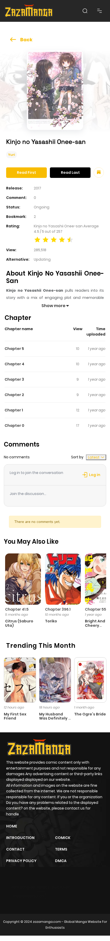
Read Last (70, 172)
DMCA (61, 860)
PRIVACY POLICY (21, 860)
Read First (26, 172)
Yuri (11, 154)
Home (11, 826)
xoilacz (43, 887)
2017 (37, 188)
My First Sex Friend (15, 716)
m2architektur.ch (28, 896)
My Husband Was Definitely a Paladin (55, 718)
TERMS (61, 849)
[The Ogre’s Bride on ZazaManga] (90, 679)
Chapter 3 (14, 379)
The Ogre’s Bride (90, 714)
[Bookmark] (99, 172)
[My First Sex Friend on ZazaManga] (20, 679)
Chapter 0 (14, 425)
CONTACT (15, 849)
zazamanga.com (47, 921)
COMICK (62, 837)
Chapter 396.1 (58, 609)
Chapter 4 (14, 364)
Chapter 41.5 (17, 609)
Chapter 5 (14, 348)
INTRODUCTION (20, 837)
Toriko (51, 621)
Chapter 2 (14, 394)
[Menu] (99, 10)
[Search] (85, 11)
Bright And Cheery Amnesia (95, 625)
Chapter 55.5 (97, 609)
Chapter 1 (14, 410)
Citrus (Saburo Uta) (19, 623)
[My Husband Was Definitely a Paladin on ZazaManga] (55, 679)
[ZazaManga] (29, 11)
